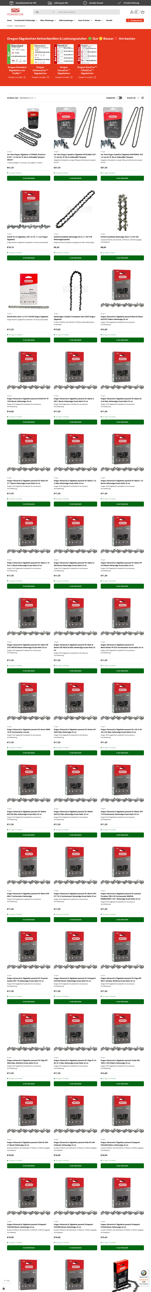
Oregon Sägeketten (20, 25)
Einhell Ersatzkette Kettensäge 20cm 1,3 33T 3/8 (119, 236)
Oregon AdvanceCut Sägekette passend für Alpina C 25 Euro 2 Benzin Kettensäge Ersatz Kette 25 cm (28, 564)
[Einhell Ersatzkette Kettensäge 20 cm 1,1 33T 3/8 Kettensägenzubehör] (75, 209)
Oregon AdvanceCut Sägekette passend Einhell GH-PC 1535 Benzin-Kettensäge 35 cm (28, 400)
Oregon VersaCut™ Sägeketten (64, 70)
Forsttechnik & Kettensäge (24, 20)
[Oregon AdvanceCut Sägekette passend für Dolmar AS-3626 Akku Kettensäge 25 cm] (75, 702)
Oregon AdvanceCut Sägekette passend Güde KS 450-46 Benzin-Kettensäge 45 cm (74, 1143)
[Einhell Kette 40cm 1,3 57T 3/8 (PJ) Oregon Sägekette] (28, 289)
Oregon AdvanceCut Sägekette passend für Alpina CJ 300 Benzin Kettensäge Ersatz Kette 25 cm (74, 564)
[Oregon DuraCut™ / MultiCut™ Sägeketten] (87, 54)
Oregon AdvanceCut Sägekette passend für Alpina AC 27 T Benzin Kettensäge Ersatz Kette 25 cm (27, 482)
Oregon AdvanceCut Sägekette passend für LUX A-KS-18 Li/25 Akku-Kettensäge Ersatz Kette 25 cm (121, 730)
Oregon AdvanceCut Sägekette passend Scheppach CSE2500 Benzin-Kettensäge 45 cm (26, 1225)
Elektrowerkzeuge (66, 20)
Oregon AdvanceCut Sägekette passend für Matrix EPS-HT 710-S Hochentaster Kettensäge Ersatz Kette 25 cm (75, 895)
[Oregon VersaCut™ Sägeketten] (64, 54)
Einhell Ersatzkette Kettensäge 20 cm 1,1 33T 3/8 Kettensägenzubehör (73, 238)
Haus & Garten (84, 20)
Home (9, 20)
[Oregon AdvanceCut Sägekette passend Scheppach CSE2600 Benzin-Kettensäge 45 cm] (75, 1196)
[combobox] (76, 12)
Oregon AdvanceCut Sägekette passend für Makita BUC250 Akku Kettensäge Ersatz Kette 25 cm (26, 812)
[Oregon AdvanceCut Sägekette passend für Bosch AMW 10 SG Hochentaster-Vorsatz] (28, 702)
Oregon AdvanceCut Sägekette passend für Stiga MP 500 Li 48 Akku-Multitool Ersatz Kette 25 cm (121, 979)
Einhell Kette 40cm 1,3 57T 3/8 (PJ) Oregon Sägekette (27, 316)
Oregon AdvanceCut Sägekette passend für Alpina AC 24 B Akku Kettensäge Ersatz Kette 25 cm (121, 400)
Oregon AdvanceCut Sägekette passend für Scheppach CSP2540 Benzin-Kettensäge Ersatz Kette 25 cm (75, 979)
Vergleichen (110, 97)
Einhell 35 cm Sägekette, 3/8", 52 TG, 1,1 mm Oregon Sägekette (27, 238)
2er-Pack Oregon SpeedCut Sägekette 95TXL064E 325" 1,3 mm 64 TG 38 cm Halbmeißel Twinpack (75, 155)
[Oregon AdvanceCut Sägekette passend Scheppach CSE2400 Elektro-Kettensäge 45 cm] (122, 1114)
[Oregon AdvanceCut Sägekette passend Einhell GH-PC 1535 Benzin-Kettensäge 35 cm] (28, 371)
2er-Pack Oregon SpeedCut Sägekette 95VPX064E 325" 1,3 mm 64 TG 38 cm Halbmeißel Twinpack (122, 155)
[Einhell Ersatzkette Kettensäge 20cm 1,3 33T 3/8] (122, 209)
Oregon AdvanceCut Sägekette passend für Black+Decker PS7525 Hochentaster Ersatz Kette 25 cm (122, 646)
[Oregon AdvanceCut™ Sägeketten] (40, 54)
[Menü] (147, 1270)
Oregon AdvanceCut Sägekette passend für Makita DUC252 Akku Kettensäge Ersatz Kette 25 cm (73, 812)
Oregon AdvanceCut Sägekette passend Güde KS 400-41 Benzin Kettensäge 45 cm (28, 1143)
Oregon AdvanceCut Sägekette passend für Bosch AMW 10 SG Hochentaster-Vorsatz (28, 730)
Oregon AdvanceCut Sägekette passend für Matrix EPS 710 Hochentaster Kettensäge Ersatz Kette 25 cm (122, 812)
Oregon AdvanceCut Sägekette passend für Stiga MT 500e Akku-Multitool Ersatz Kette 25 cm (27, 1061)
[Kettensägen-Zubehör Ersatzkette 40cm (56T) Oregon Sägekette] (75, 289)
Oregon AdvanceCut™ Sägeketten (40, 70)
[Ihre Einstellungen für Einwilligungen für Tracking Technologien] (4, 1288)
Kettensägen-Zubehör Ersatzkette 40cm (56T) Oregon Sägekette (74, 318)
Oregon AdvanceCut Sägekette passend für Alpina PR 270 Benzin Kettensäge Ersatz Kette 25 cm (121, 564)
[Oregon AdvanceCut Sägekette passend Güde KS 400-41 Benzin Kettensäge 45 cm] (28, 1114)
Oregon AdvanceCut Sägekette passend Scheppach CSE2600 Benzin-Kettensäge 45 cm (73, 1225)
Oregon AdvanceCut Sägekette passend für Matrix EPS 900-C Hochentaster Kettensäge (28, 895)
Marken (98, 20)
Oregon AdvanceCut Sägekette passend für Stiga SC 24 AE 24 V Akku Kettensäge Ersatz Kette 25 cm (75, 1061)
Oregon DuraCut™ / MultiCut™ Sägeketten (87, 70)
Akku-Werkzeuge (47, 20)
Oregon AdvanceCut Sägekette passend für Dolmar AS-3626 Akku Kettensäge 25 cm (75, 730)
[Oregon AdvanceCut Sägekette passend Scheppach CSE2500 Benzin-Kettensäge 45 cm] (28, 1196)
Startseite (10, 25)
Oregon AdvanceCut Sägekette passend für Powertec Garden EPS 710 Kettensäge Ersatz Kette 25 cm (27, 979)
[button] (142, 11)
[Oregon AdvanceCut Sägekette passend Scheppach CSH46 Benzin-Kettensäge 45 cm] (122, 1196)
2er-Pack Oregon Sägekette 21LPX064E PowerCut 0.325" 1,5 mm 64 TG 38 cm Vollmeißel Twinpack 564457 (26, 157)
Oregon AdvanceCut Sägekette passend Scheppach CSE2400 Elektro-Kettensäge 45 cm (120, 1143)
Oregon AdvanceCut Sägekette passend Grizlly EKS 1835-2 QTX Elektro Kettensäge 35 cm (120, 1061)
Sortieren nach (12, 97)
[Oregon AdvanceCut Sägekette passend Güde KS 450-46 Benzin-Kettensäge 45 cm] (75, 1114)
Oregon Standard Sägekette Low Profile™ (17, 70)
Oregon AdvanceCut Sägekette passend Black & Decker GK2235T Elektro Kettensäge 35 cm (122, 318)
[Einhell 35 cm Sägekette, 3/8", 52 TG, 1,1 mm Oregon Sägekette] (28, 209)
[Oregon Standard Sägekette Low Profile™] (17, 54)
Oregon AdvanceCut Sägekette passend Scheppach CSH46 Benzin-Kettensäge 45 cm (120, 1225)
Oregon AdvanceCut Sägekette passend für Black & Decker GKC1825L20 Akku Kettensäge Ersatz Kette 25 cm (74, 647)
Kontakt (109, 20)
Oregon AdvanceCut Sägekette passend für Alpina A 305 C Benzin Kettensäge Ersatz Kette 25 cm (74, 400)
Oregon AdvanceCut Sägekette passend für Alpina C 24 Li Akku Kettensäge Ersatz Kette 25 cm (75, 482)
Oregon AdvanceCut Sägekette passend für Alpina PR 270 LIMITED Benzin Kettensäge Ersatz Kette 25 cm (27, 646)
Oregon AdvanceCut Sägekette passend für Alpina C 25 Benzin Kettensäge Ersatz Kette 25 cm (122, 482)
